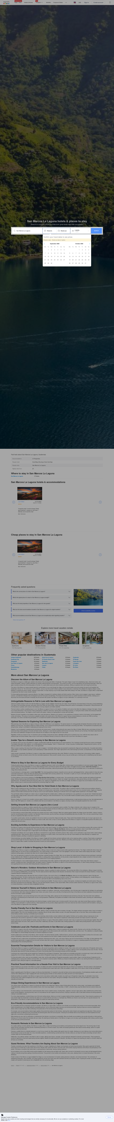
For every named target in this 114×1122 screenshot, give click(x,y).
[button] (44, 243)
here (9, 1120)
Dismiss (109, 1117)
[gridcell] (48, 249)
